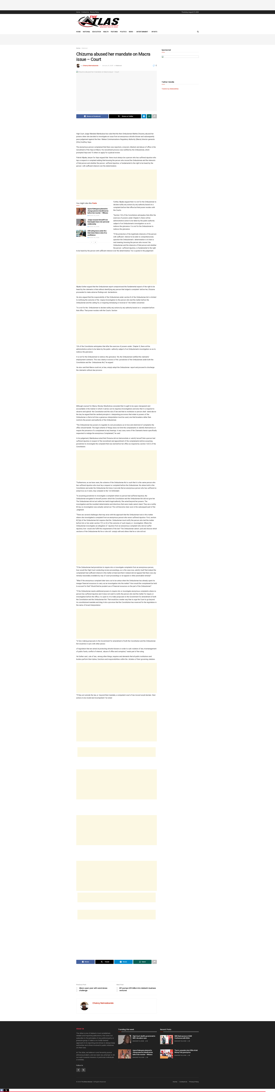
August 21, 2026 (139, 1041)
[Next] (95, 242)
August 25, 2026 (94, 215)
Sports (154, 32)
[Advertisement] (137, 5)
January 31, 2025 (107, 66)
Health (105, 32)
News (131, 32)
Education (96, 32)
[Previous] (91, 242)
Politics (123, 32)
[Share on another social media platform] (154, 116)
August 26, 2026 (181, 1041)
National (86, 32)
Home (78, 12)
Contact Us (85, 12)
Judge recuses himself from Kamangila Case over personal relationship (98, 222)
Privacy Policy (94, 12)
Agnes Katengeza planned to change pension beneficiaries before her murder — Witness (98, 211)
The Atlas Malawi (86, 1082)
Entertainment (142, 32)
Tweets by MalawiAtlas (170, 89)
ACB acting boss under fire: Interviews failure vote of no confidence (97, 233)
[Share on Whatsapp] (149, 116)
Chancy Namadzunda (90, 66)
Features (114, 32)
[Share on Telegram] (144, 116)
